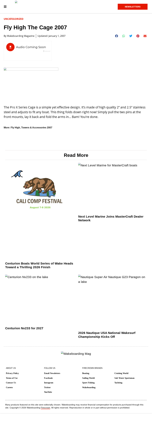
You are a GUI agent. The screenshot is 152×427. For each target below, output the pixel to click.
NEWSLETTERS (132, 7)
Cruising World (121, 373)
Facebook (48, 378)
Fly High (15, 127)
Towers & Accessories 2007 (36, 127)
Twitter (47, 387)
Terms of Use (12, 378)
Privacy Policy (12, 373)
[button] (116, 36)
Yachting (118, 383)
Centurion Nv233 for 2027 (24, 328)
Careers (9, 387)
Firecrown (45, 407)
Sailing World (88, 378)
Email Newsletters (52, 373)
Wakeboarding (88, 387)
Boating (85, 373)
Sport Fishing (88, 383)
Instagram (48, 383)
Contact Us (11, 383)
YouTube (48, 392)
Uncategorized (13, 19)
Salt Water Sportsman (124, 378)
